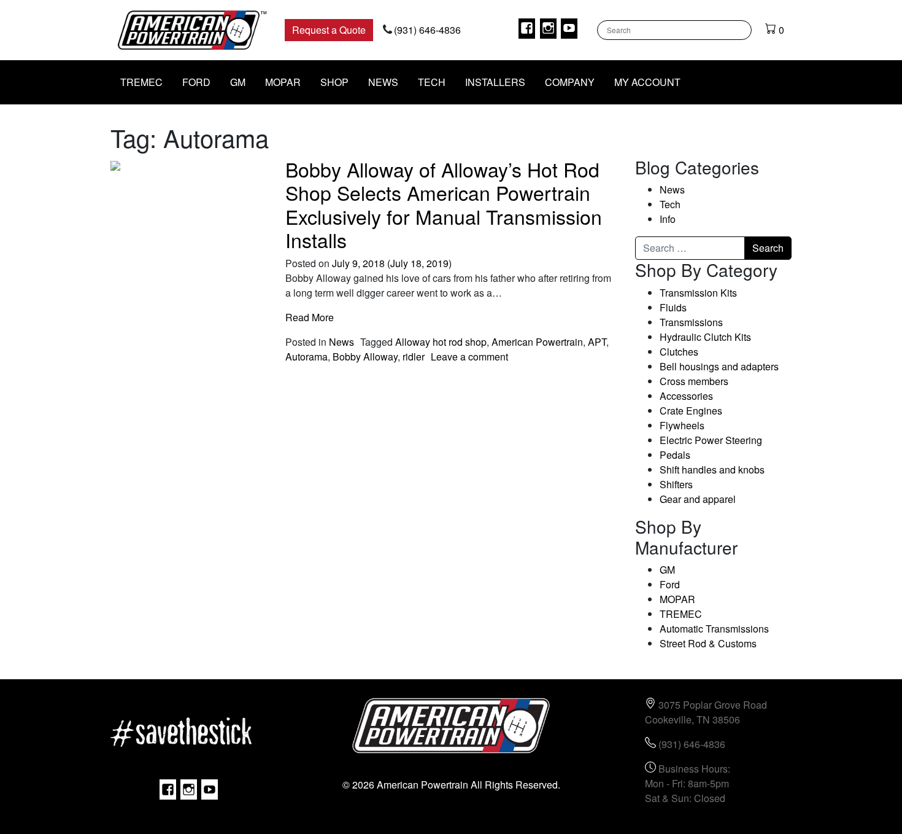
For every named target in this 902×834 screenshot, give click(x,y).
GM (237, 82)
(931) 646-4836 (427, 30)
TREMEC (141, 82)
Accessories (686, 396)
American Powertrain (537, 342)
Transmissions (691, 322)
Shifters (676, 484)
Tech (431, 82)
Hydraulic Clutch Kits (705, 337)
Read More (309, 317)
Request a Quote (329, 30)
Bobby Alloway (365, 356)
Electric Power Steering (711, 440)
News (383, 82)
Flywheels (682, 425)
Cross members (694, 381)
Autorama (306, 356)
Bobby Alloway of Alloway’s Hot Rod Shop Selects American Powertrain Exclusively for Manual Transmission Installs (443, 204)
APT (597, 342)
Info (668, 219)
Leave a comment (469, 356)
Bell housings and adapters (719, 366)
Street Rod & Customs (708, 643)
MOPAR (283, 82)
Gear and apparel (698, 499)
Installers (495, 82)
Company (570, 82)
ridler (414, 356)
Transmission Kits (698, 293)
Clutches (679, 352)
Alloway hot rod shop (441, 342)
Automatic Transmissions (714, 629)
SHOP (334, 82)
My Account (647, 82)
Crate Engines (691, 410)
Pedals (675, 455)
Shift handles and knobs (712, 469)
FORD (196, 82)
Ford (670, 584)
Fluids (673, 307)
